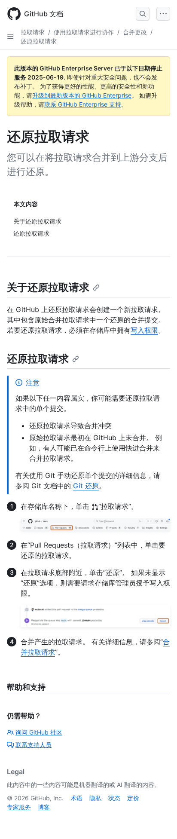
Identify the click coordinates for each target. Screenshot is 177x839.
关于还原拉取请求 (48, 287)
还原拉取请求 (39, 41)
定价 (133, 798)
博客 (44, 807)
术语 (76, 798)
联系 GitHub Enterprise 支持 (82, 104)
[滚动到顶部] (158, 820)
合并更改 (135, 32)
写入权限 (144, 330)
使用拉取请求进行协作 (84, 32)
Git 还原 (86, 485)
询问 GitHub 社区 (38, 732)
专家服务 (19, 807)
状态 (114, 798)
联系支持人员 (33, 744)
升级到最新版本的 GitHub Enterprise (81, 95)
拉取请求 (33, 32)
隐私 (95, 798)
